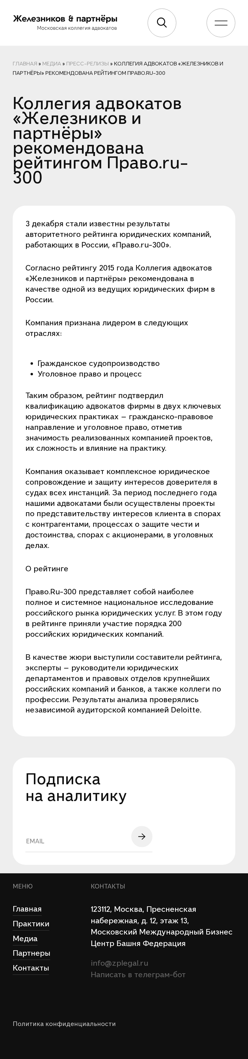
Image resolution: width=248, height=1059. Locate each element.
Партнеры (31, 953)
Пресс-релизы (87, 63)
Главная (25, 63)
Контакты (31, 967)
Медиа (51, 63)
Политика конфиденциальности (64, 1023)
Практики (31, 923)
